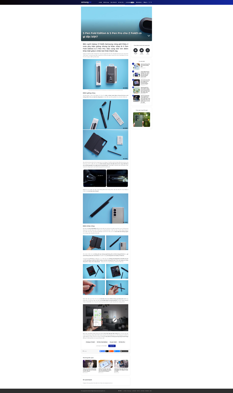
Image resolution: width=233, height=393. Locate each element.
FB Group (106, 2)
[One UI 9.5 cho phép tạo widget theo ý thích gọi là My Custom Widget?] (136, 82)
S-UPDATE (114, 2)
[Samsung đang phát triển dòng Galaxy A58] (136, 66)
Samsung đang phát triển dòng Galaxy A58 (145, 65)
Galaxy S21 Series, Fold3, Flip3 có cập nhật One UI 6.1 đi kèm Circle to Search (89, 370)
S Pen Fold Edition (102, 342)
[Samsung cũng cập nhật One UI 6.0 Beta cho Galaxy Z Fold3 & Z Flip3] (121, 364)
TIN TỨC (121, 2)
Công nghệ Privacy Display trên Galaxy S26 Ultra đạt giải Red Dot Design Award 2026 (145, 74)
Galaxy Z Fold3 (91, 342)
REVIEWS (139, 2)
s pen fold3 (113, 342)
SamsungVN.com (101, 390)
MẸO (145, 2)
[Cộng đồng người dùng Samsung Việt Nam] (86, 2)
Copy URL (112, 345)
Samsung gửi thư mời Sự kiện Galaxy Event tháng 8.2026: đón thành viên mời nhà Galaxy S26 (145, 90)
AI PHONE (129, 2)
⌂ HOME (100, 2)
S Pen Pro (122, 342)
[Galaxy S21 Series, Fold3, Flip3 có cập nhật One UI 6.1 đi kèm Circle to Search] (90, 364)
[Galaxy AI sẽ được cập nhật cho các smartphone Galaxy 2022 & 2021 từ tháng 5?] (105, 364)
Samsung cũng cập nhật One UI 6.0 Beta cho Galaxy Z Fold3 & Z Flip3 (121, 370)
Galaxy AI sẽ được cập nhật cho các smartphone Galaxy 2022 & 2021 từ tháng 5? (105, 370)
